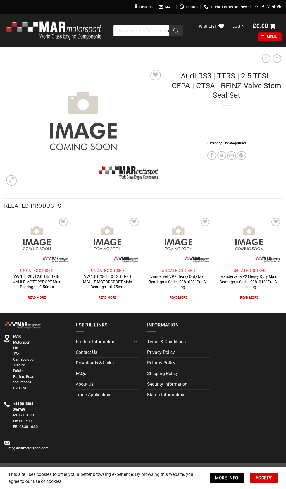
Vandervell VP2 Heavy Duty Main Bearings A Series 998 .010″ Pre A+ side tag (249, 281)
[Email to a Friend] (231, 155)
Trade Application (93, 394)
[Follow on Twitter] (273, 7)
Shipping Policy (162, 373)
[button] (247, 7)
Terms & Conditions (166, 341)
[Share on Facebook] (211, 155)
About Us (85, 384)
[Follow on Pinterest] (279, 7)
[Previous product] (277, 58)
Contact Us (86, 352)
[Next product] (266, 58)
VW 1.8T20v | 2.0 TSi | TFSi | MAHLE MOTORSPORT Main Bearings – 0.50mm (36, 281)
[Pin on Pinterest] (241, 155)
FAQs (81, 373)
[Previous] (4, 264)
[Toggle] (135, 341)
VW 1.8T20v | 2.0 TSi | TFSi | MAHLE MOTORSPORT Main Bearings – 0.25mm (107, 281)
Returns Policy (161, 363)
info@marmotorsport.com (28, 448)
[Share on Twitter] (221, 155)
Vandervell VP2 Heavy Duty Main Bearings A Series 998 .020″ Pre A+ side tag (178, 281)
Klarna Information (165, 394)
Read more (37, 297)
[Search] (176, 30)
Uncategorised (234, 143)
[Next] (281, 264)
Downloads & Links (95, 363)
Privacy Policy (161, 352)
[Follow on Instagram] (268, 7)
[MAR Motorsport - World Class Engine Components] (54, 30)
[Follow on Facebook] (263, 7)
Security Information (167, 384)
